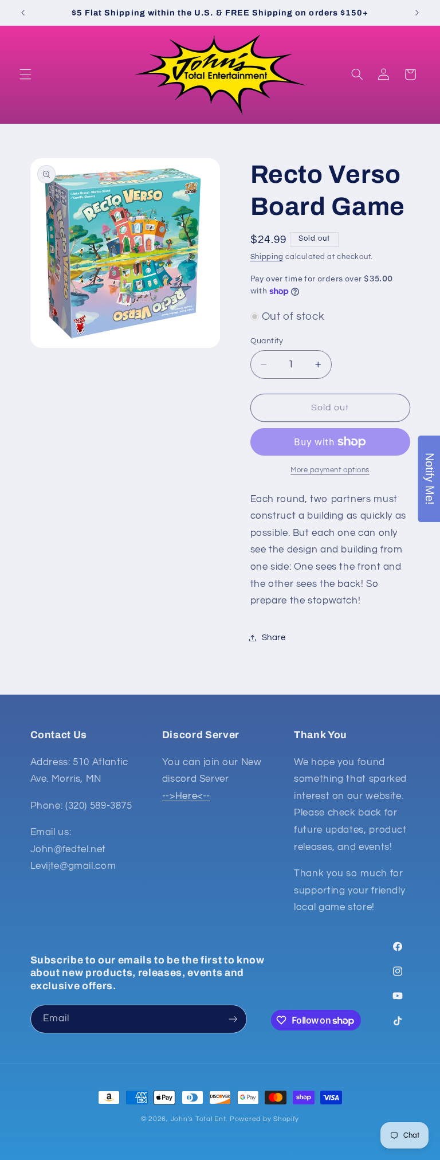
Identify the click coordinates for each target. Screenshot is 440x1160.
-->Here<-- (186, 796)
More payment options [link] (330, 470)
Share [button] (274, 637)
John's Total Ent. (199, 1119)
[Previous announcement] (23, 12)
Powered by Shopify (264, 1119)
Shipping (267, 257)
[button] (25, 74)
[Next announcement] (417, 12)
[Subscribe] (232, 1019)
